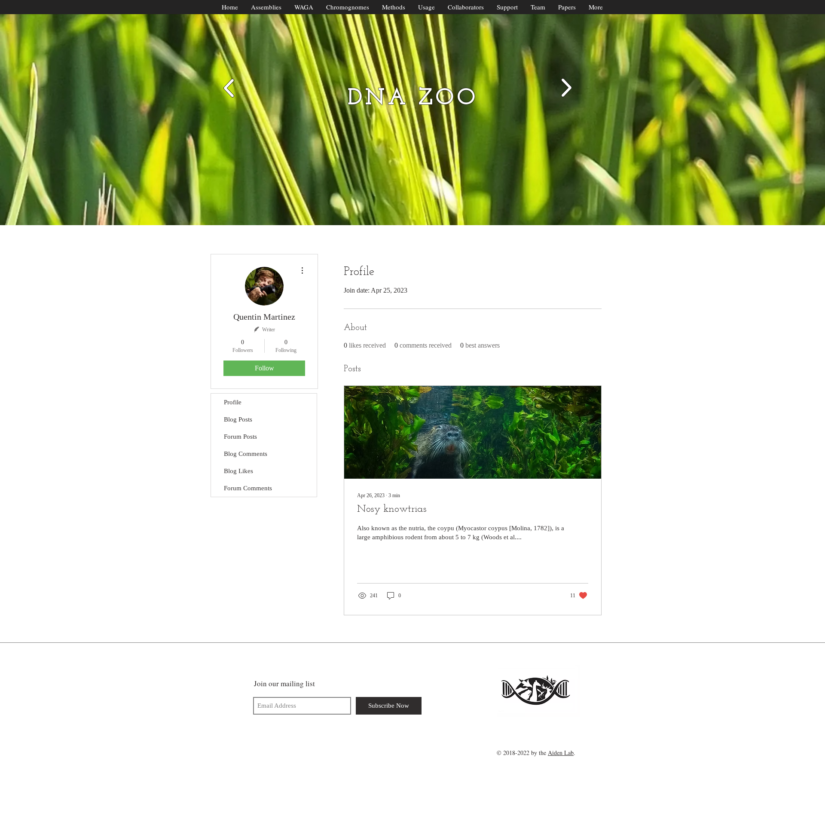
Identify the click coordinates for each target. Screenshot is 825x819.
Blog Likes (238, 471)
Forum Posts (240, 436)
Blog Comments (245, 453)
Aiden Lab (561, 753)
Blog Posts (238, 419)
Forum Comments (248, 488)
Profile (232, 402)
